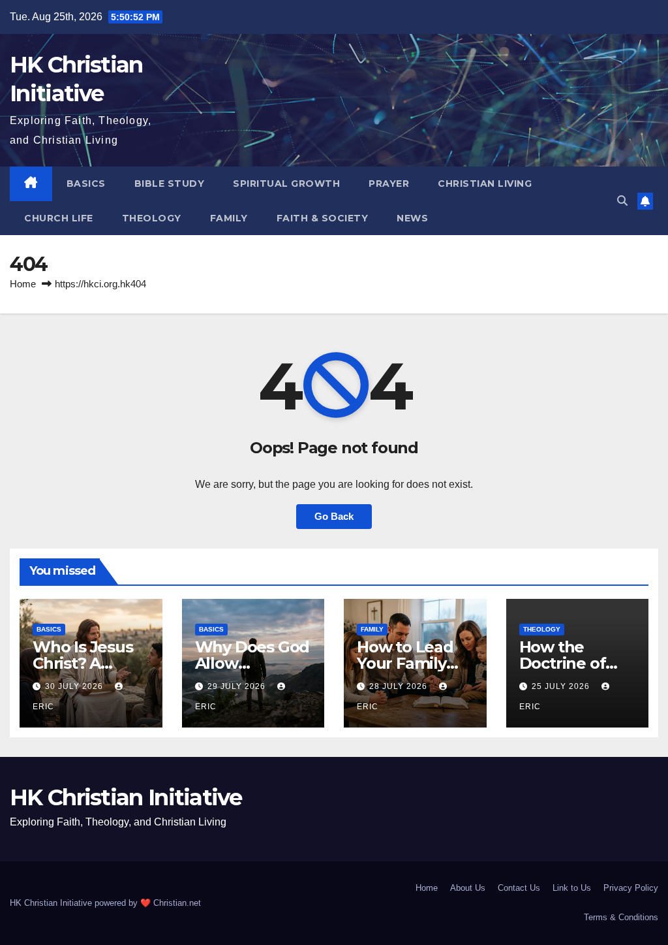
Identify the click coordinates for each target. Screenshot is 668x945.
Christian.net (177, 903)
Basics (86, 183)
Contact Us (519, 888)
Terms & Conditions (621, 917)
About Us (467, 888)
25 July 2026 (562, 686)
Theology (151, 218)
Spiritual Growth (286, 183)
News (412, 218)
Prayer (389, 183)
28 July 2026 (399, 686)
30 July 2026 (75, 686)
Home (23, 283)
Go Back (334, 516)
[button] (622, 200)
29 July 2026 (237, 686)
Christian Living (485, 183)
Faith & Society (323, 218)
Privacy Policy (630, 888)
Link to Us (572, 888)
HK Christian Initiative (125, 797)
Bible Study (169, 183)
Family (229, 218)
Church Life (58, 218)
